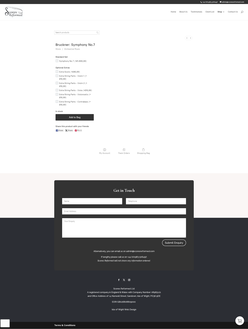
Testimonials (196, 12)
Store (58, 49)
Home (173, 12)
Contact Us (233, 12)
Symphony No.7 (73, 61)
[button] (239, 320)
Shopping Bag (143, 153)
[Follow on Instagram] (129, 280)
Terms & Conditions (64, 325)
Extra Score (69, 72)
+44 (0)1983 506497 (210, 2)
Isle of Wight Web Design (124, 309)
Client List (209, 12)
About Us (183, 12)
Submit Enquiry (174, 242)
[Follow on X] (124, 280)
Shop (220, 12)
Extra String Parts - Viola (75, 90)
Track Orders (124, 153)
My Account (104, 153)
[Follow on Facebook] (119, 280)
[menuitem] (187, 38)
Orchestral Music (72, 49)
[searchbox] (76, 33)
